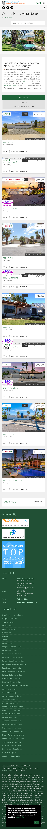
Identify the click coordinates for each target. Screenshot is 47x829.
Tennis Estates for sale (10, 700)
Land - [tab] (24, 102)
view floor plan (26, 81)
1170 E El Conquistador (12, 480)
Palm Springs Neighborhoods (12, 615)
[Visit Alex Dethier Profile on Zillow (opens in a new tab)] (13, 534)
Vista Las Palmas (8, 622)
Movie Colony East (8, 629)
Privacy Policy (38, 779)
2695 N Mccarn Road (11, 162)
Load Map (10, 501)
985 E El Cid (8, 142)
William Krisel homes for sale (12, 731)
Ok (36, 822)
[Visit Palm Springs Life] (13, 554)
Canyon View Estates (9, 650)
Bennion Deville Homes (25, 578)
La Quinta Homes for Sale (11, 678)
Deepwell (5, 636)
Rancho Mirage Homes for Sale (13, 661)
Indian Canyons (7, 643)
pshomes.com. (7, 770)
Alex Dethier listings (9, 693)
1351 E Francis (9, 327)
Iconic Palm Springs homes (11, 745)
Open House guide (9, 752)
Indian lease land (10, 86)
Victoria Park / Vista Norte (35, 139)
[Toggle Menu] (43, 3)
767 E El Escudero (10, 388)
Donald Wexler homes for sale (13, 735)
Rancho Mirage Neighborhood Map (14, 664)
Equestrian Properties (10, 703)
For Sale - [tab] (23, 97)
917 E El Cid (8, 258)
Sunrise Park (6, 633)
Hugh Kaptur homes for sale (12, 728)
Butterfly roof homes (9, 717)
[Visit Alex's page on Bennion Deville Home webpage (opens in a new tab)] (15, 522)
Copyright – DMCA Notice (11, 756)
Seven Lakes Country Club (11, 654)
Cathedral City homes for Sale (12, 657)
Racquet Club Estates (10, 618)
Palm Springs (8, 17)
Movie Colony (7, 626)
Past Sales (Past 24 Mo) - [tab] (24, 107)
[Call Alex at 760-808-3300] (38, 3)
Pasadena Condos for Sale (11, 682)
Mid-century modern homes (12, 696)
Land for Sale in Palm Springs (12, 707)
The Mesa (5, 640)
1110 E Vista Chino (10, 278)
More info (20, 817)
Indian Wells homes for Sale (12, 675)
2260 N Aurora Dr (10, 208)
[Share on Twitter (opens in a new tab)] (7, 7)
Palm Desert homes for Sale (12, 668)
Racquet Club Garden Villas (11, 647)
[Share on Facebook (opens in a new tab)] (3, 7)
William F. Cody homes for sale (13, 738)
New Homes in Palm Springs (12, 749)
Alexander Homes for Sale (11, 721)
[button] (40, 3)
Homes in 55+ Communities (12, 710)
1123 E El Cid (8, 434)
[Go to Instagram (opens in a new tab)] (12, 7)
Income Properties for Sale (11, 714)
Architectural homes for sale (12, 742)
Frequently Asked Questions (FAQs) (15, 685)
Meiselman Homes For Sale (12, 724)
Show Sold (38, 501)
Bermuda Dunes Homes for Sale (13, 671)
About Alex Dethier (9, 689)
